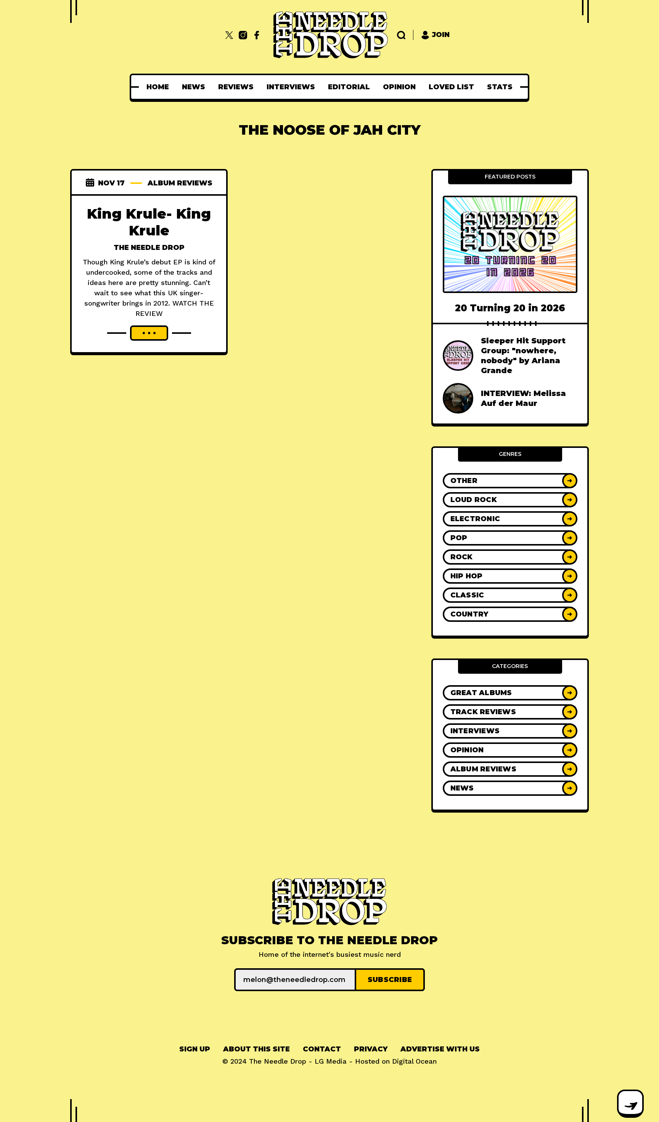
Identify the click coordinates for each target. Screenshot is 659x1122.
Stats (500, 87)
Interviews (291, 87)
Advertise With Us (440, 1049)
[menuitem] (157, 87)
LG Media (331, 1061)
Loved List (451, 87)
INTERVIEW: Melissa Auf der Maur (523, 398)
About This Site (256, 1049)
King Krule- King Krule (149, 222)
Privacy (370, 1049)
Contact (322, 1049)
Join (441, 35)
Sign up (194, 1049)
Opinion (399, 87)
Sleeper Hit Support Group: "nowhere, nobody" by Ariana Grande (523, 355)
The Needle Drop (149, 247)
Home (157, 87)
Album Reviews (180, 183)
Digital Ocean (414, 1061)
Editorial (349, 87)
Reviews (236, 87)
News (193, 87)
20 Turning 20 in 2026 (510, 308)
